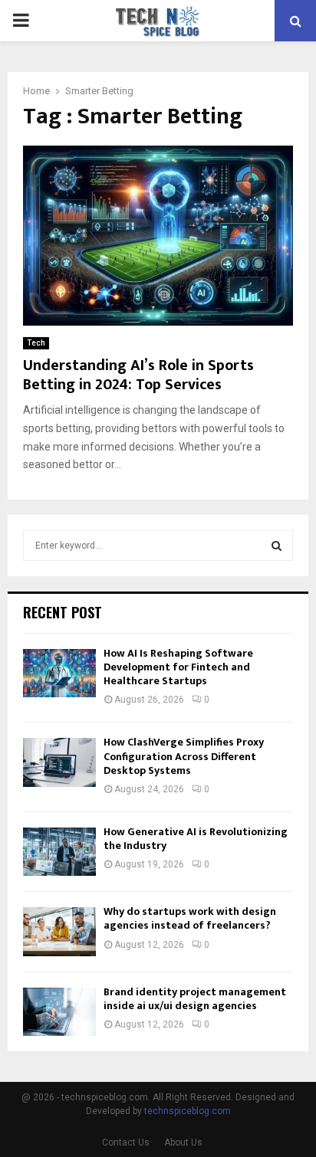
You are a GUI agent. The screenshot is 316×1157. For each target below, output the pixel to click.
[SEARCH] (276, 545)
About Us (183, 1142)
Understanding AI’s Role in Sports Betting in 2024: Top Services (138, 375)
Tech (36, 343)
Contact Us (126, 1142)
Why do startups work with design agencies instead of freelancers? (190, 918)
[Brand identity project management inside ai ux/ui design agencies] (59, 1012)
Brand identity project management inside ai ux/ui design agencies (195, 998)
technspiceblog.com (187, 1111)
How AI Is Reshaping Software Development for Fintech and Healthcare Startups (178, 667)
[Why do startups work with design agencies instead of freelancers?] (59, 931)
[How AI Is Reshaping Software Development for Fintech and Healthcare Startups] (59, 673)
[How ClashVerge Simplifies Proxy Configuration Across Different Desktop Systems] (59, 762)
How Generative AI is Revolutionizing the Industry (196, 838)
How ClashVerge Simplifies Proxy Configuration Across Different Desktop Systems (184, 755)
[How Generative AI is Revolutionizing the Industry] (59, 852)
